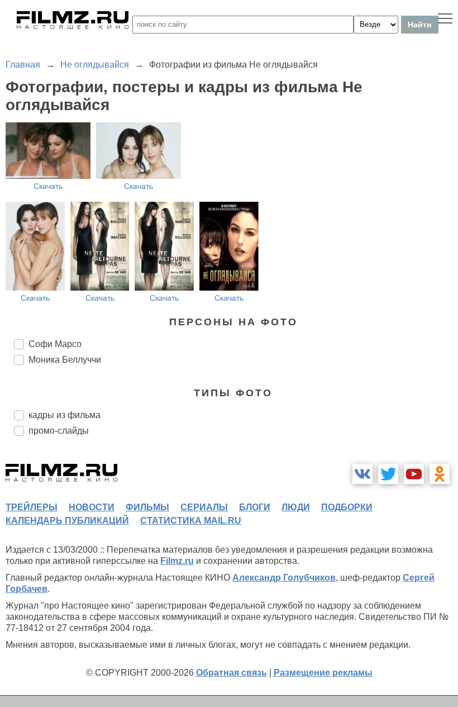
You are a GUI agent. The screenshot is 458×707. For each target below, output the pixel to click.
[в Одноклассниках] (440, 474)
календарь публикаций (67, 520)
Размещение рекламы (323, 672)
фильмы (147, 507)
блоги (254, 507)
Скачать (48, 186)
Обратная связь (231, 672)
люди (296, 507)
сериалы (204, 507)
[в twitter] (388, 474)
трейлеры (32, 507)
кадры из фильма (64, 415)
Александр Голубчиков (284, 577)
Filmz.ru (177, 561)
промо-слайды (58, 430)
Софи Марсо (55, 344)
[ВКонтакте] (362, 474)
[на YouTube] (414, 474)
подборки (347, 507)
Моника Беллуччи (64, 359)
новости (92, 507)
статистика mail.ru (190, 520)
